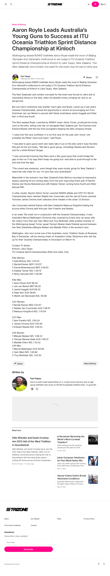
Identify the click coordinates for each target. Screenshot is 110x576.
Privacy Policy (89, 519)
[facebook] (98, 564)
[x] (104, 564)
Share (89, 77)
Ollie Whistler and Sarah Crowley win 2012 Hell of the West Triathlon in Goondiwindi (31, 441)
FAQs (59, 519)
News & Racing (19, 24)
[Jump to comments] (97, 77)
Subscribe (28, 549)
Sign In (103, 4)
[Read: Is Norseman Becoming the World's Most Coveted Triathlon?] (93, 440)
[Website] (32, 389)
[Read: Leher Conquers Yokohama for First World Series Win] (93, 461)
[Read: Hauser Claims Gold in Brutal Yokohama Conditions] (93, 479)
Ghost (17, 564)
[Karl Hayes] (19, 383)
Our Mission (35, 519)
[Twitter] (37, 389)
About (6, 519)
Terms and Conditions (12, 525)
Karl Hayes (25, 76)
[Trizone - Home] (55, 4)
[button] (5, 4)
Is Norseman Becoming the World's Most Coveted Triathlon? (70, 439)
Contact (34, 525)
